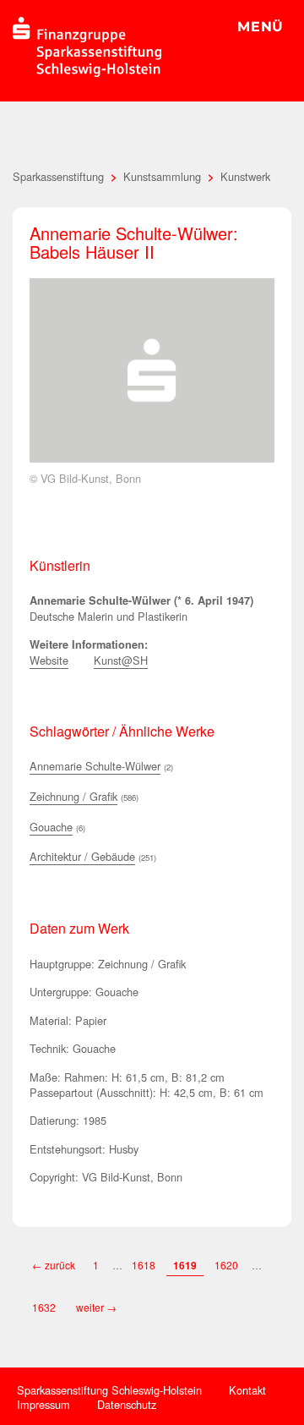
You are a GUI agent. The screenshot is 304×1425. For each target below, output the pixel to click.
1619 (185, 1265)
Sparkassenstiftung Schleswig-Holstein (109, 1390)
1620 (226, 1265)
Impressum (43, 1404)
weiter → (96, 1307)
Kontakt (247, 1390)
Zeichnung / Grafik (73, 796)
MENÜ (260, 27)
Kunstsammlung (162, 176)
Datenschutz (126, 1404)
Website (49, 660)
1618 (143, 1265)
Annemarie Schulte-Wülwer (95, 766)
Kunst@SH (121, 660)
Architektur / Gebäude (82, 856)
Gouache (51, 827)
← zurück (53, 1265)
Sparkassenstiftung (58, 176)
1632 (45, 1307)
